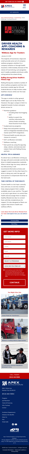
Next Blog (14, 224)
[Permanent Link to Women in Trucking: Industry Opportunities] (14, 329)
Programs (4, 398)
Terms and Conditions (20, 450)
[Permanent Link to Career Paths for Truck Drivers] (14, 304)
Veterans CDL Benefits (8, 414)
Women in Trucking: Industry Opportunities (14, 340)
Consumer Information (8, 450)
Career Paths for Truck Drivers (10, 315)
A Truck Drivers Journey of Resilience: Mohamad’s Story (12, 366)
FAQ (3, 419)
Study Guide (5, 422)
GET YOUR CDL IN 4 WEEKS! (13, 1)
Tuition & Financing (7, 403)
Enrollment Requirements (8, 412)
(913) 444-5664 (14, 377)
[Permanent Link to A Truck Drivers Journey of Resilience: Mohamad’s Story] (14, 354)
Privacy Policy (14, 451)
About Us (4, 417)
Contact (4, 407)
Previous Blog (15, 220)
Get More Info (14, 12)
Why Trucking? (6, 405)
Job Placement (6, 400)
